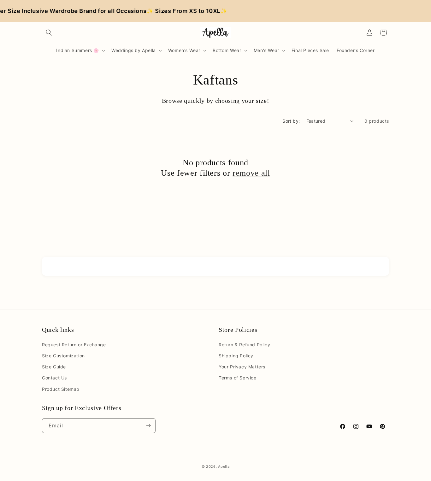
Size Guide (54, 366)
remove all (251, 173)
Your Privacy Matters (242, 366)
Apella (223, 466)
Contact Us (54, 377)
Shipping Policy (236, 355)
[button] (49, 32)
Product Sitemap (61, 389)
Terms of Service (238, 377)
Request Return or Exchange (74, 344)
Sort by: (291, 121)
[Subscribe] (148, 425)
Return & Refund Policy (244, 344)
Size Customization (63, 355)
